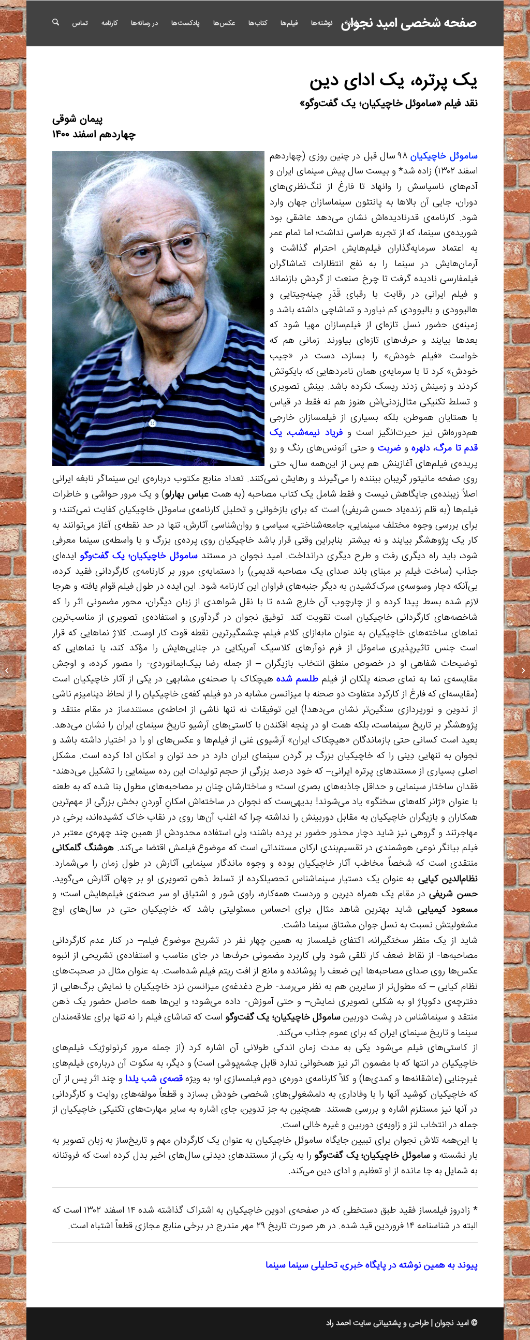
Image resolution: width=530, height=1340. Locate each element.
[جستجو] (56, 23)
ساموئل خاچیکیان (443, 156)
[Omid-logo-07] (396, 23)
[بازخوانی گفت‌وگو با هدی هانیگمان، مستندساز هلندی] (522, 670)
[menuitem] (352, 23)
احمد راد (338, 1323)
